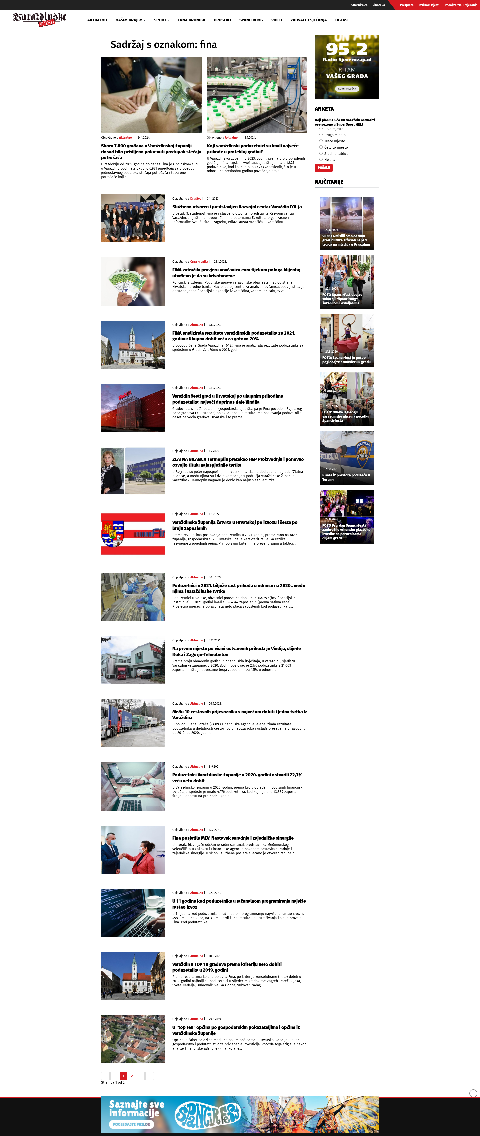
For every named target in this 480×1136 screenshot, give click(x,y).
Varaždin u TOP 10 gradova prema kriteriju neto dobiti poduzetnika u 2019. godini (227, 967)
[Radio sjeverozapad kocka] (347, 67)
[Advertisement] (347, 631)
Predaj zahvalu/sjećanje (461, 5)
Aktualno (97, 20)
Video (277, 20)
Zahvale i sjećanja (309, 20)
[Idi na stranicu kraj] (150, 1076)
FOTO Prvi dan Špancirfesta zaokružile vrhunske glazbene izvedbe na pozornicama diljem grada (346, 532)
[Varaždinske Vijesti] (40, 18)
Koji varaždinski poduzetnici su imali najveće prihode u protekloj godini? (253, 148)
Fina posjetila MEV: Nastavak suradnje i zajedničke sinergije (233, 838)
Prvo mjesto (334, 129)
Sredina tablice (336, 154)
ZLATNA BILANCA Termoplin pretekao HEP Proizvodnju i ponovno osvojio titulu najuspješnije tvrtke (238, 462)
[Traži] (403, 20)
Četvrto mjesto (336, 147)
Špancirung (251, 20)
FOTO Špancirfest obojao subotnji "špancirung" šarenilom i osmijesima (342, 299)
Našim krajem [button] (129, 20)
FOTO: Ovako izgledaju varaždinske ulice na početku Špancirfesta (346, 416)
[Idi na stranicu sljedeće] (140, 1076)
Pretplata (407, 5)
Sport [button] (160, 20)
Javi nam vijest (429, 5)
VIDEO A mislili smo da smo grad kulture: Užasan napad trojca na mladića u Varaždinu (346, 240)
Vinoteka (379, 5)
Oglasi (342, 20)
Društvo (222, 20)
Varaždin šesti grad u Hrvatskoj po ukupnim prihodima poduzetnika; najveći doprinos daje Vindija (227, 399)
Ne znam (331, 160)
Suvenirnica (360, 5)
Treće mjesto (334, 141)
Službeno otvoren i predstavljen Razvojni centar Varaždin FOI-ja (237, 207)
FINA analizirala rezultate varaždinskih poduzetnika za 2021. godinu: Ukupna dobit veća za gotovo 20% (233, 336)
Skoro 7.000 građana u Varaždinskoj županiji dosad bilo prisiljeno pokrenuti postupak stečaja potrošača (151, 151)
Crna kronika (192, 20)
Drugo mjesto (335, 135)
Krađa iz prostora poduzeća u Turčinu (346, 477)
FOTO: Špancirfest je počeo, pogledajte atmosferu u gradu (346, 360)
